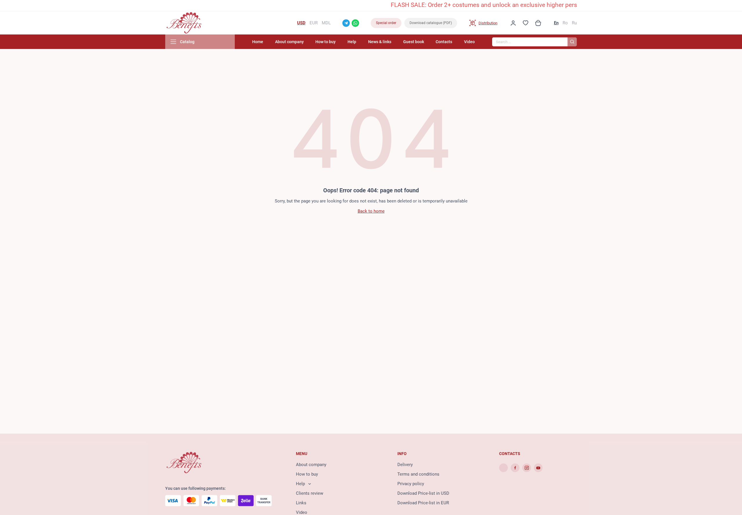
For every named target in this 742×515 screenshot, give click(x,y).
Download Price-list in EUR (423, 502)
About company (289, 41)
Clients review (309, 493)
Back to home (371, 211)
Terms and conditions (418, 474)
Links (301, 502)
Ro (565, 22)
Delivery (405, 464)
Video (469, 41)
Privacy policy (410, 483)
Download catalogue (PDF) (431, 23)
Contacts (444, 41)
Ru (574, 22)
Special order (386, 23)
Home (257, 41)
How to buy (325, 41)
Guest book (413, 41)
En (556, 22)
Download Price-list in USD (423, 493)
